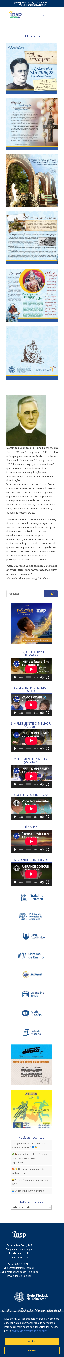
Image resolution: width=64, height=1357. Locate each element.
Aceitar (32, 1341)
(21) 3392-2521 (19, 1263)
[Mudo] (42, 677)
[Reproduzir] (15, 677)
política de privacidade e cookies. (30, 1331)
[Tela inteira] (47, 677)
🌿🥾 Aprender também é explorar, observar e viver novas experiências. (31, 1158)
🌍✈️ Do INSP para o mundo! (28, 1190)
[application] (31, 669)
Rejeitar (32, 1350)
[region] (32, 1334)
